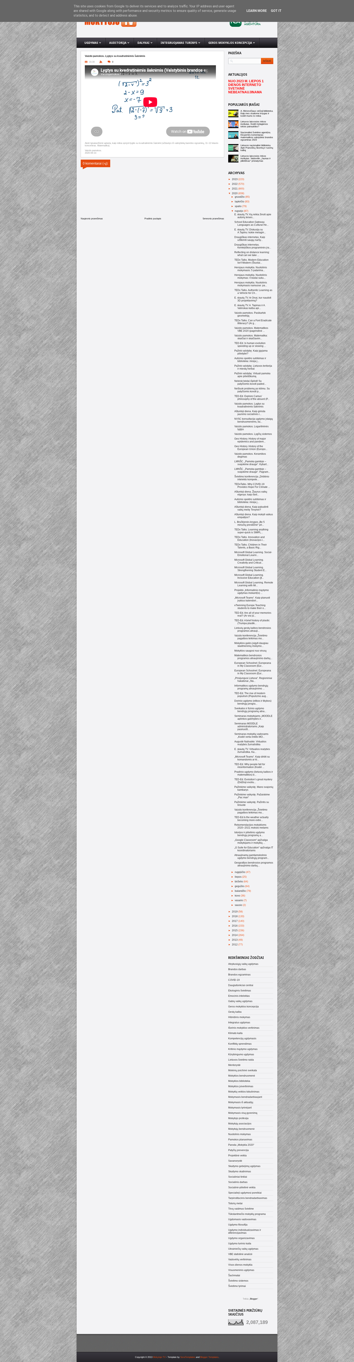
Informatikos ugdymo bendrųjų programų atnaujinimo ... (251, 687)
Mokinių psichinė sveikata (242, 1070)
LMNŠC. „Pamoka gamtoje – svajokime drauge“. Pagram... (252, 470)
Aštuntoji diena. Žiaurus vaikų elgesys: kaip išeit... (250, 493)
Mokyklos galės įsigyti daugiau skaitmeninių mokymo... (251, 644)
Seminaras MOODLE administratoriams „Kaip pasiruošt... (249, 726)
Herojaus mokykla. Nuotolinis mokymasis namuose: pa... (250, 284)
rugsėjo (239, 211)
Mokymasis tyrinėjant (240, 1107)
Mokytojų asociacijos (239, 1123)
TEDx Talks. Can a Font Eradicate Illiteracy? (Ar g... (253, 322)
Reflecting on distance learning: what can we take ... (252, 254)
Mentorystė (234, 1065)
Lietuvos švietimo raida (241, 1059)
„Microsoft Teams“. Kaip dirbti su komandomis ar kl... (252, 758)
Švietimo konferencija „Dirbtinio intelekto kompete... (251, 478)
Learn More (256, 11)
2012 (235, 944)
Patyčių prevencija (238, 1150)
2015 (235, 930)
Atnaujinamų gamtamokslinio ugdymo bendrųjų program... (251, 856)
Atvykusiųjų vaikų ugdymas (243, 964)
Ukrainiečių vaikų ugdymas (243, 1248)
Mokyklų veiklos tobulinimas (243, 1091)
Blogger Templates (209, 1357)
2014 (235, 935)
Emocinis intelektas (239, 995)
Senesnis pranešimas (213, 218)
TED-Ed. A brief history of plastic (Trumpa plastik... (252, 622)
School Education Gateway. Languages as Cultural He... (251, 223)
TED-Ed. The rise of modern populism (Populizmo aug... (251, 695)
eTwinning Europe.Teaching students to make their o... (250, 607)
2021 (235, 188)
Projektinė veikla (237, 1155)
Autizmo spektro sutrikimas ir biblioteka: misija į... (250, 360)
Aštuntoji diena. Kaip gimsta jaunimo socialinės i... (249, 413)
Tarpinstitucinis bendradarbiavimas (247, 1198)
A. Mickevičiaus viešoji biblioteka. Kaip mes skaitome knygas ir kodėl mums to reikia (257, 113)
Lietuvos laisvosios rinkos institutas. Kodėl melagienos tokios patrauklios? (254, 124)
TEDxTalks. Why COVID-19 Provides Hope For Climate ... (252, 485)
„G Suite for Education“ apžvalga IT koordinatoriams (253, 849)
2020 (235, 193)
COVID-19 (234, 980)
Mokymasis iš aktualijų (240, 1102)
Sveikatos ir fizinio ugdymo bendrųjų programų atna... (250, 710)
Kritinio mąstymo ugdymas (243, 1049)
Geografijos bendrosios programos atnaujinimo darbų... (253, 864)
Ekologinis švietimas (239, 990)
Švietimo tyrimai (237, 1286)
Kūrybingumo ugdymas (241, 1054)
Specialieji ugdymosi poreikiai (245, 1192)
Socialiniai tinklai (237, 1176)
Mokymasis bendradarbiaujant (245, 1097)
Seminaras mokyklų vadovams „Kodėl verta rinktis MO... (251, 735)
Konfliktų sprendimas (240, 1043)
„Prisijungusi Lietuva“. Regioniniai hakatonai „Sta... (253, 679)
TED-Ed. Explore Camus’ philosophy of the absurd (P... (251, 397)
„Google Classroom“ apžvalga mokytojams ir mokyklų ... (251, 841)
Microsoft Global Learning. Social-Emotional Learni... (253, 554)
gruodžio (240, 196)
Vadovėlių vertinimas (239, 1259)
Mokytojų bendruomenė (241, 1128)
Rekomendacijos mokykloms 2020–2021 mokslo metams (251, 826)
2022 (235, 184)
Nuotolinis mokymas (239, 1134)
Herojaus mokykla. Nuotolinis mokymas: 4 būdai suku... (250, 276)
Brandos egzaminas (239, 974)
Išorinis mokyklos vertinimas (243, 1027)
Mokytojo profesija (238, 1118)
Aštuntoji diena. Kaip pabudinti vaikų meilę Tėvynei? (251, 508)
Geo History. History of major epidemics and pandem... (250, 440)
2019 (235, 911)
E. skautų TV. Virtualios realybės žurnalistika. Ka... (252, 750)
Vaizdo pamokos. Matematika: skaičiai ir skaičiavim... (251, 337)
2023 (235, 179)
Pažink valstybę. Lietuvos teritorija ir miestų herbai (253, 367)
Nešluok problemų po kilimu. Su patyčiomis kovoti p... (252, 390)
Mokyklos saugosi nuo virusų (250, 650)
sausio (239, 905)
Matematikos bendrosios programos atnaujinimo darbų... (253, 657)
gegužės (240, 886)
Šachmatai (234, 1275)
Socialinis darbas (237, 1182)
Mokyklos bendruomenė (241, 1075)
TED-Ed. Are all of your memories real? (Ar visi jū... (252, 614)
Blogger (254, 1299)
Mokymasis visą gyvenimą (242, 1113)
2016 (235, 925)
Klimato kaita (235, 1033)
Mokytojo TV (159, 1357)
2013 (235, 939)
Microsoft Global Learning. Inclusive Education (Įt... (249, 576)
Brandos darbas (237, 969)
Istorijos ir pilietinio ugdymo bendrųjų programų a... (249, 834)
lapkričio (240, 201)
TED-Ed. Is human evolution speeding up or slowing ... (250, 344)
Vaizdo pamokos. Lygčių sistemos (253, 434)
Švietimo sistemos (238, 1280)
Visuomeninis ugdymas (241, 1270)
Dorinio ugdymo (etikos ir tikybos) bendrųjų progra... (252, 702)
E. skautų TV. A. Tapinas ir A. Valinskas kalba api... (250, 307)
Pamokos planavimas (240, 1139)
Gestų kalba (235, 1011)
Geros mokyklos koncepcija (243, 1006)
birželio (239, 881)
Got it (276, 11)
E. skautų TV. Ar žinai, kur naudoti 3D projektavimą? (252, 299)
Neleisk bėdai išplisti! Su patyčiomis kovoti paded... (250, 382)
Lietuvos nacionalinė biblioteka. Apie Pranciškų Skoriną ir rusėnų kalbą (257, 147)
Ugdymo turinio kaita (239, 1243)
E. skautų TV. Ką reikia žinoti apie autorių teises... (252, 216)
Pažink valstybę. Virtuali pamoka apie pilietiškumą (252, 375)
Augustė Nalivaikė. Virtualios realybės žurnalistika (250, 743)
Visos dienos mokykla (240, 1264)
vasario (239, 900)
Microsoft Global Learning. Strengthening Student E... (250, 569)
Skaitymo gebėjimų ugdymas (244, 1166)
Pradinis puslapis (152, 218)
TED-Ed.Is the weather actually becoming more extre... (251, 819)
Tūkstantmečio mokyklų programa (247, 1214)
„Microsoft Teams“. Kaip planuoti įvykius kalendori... (252, 599)
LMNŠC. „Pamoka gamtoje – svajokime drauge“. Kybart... (251, 463)
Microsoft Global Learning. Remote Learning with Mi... (253, 584)
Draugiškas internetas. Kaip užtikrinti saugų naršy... (249, 238)
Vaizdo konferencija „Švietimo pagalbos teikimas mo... (250, 637)
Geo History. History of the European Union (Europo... (250, 448)
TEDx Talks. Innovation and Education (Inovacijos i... (249, 538)
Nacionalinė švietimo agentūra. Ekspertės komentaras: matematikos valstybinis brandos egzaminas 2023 (257, 136)
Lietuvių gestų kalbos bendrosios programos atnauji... (252, 629)
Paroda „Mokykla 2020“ (241, 1144)
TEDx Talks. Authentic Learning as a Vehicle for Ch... (253, 291)
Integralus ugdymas (239, 1022)
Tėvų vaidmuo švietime (241, 1208)
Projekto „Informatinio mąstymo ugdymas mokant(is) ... (251, 591)
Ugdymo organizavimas (241, 1238)
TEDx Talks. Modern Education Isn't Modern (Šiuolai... (251, 261)
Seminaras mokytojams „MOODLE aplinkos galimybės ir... (253, 717)
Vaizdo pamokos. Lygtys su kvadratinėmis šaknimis (249, 405)
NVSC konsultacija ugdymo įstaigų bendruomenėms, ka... (253, 420)
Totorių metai (235, 1203)
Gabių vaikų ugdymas (240, 1001)
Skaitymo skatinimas (239, 1171)
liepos (238, 876)
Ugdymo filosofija (237, 1224)
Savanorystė (235, 1160)
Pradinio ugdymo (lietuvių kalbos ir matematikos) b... (253, 773)
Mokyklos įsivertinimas (240, 1086)
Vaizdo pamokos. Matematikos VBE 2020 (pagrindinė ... (251, 329)
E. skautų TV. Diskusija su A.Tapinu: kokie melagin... (250, 231)
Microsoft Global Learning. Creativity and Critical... (249, 561)
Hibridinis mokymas (239, 1017)
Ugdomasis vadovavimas (242, 1219)
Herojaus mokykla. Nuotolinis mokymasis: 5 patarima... (250, 269)
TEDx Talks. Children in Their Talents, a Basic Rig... (250, 546)
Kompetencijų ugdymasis (242, 1038)
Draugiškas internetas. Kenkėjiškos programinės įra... (252, 246)
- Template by (180, 1357)
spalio (238, 206)
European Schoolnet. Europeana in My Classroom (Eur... (252, 664)
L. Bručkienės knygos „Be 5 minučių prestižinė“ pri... (249, 523)
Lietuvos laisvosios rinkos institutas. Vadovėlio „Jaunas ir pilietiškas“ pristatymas (256, 158)
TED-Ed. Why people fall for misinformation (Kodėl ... (249, 766)
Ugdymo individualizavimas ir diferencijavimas (244, 1231)
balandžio (240, 891)
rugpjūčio (240, 872)
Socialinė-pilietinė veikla (241, 1187)
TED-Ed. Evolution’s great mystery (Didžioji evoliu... (253, 781)
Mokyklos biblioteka (239, 1081)
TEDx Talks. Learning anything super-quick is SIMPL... (251, 531)
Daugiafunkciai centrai (240, 985)
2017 (235, 921)
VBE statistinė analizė (240, 1254)
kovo (238, 895)
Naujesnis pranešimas (92, 218)
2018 (235, 916)
